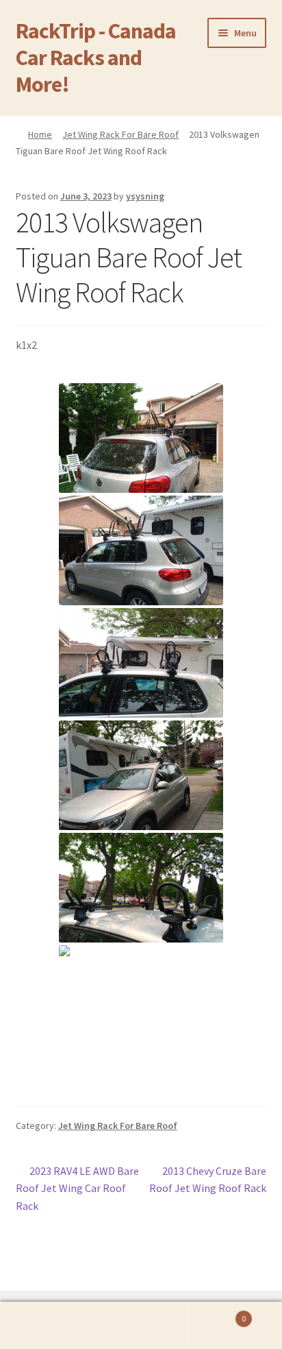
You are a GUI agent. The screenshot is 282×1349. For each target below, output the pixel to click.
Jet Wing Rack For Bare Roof (120, 134)
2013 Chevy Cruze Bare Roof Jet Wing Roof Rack (207, 1179)
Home (40, 134)
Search (141, 1325)
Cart (217, 1314)
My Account (47, 1325)
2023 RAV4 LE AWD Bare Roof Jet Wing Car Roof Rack (78, 1188)
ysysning (145, 196)
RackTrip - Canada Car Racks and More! (96, 57)
